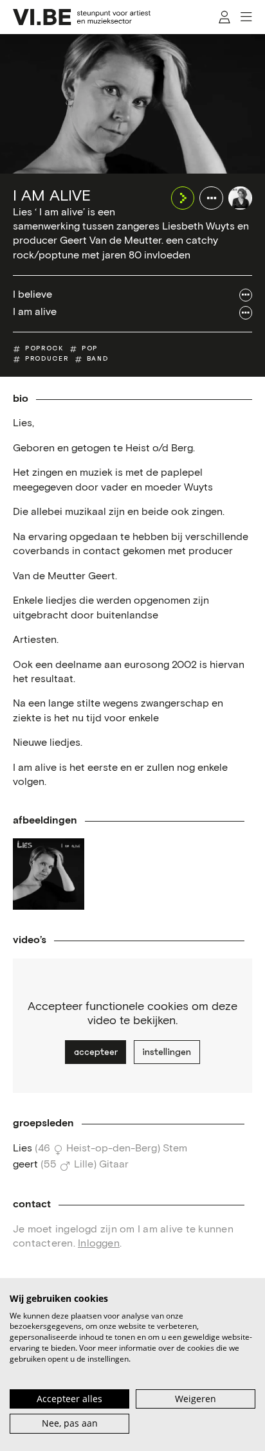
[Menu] (246, 17)
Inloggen (99, 1243)
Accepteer (96, 1052)
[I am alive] (240, 198)
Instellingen (166, 1052)
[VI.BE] (82, 17)
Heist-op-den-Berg (111, 1148)
